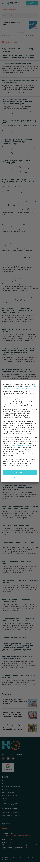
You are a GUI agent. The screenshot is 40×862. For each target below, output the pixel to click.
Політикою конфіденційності (21, 388)
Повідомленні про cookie (20, 445)
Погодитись (20, 472)
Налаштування (20, 478)
